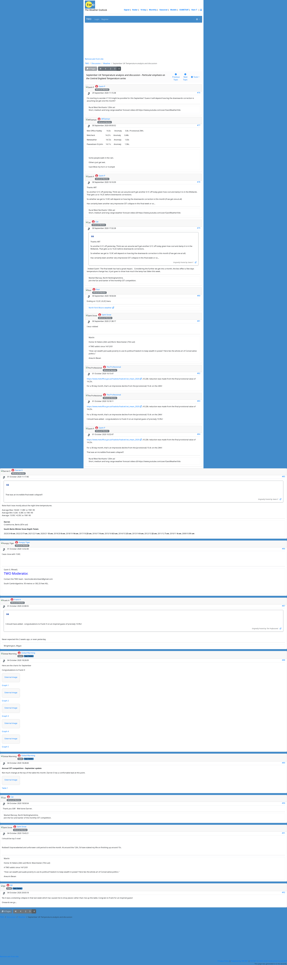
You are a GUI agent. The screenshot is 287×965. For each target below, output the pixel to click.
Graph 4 (5, 731)
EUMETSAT (184, 10)
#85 (283, 476)
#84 (198, 434)
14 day (143, 10)
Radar (135, 10)
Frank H (17, 599)
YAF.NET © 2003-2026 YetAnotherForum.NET (268, 961)
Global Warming (28, 653)
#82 (198, 373)
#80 (198, 295)
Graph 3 (5, 716)
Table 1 (5, 788)
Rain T (194, 10)
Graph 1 (5, 685)
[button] (96, 19)
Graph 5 (5, 747)
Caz (96, 221)
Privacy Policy (223, 961)
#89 (283, 763)
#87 (283, 606)
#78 (198, 182)
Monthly (153, 10)
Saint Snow (106, 314)
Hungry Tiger (24, 542)
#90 (283, 803)
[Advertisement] (143, 40)
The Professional (114, 367)
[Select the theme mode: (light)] (198, 19)
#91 (283, 833)
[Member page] (201, 10)
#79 (198, 228)
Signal (126, 10)
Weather (106, 63)
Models (173, 10)
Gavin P (102, 86)
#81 (198, 321)
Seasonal (163, 10)
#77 (198, 125)
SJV (11, 885)
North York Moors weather (100, 307)
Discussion (96, 63)
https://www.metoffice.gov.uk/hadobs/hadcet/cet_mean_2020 (113, 379)
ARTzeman (105, 119)
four (98, 289)
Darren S (19, 470)
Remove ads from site (94, 59)
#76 (198, 92)
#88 (283, 660)
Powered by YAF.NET (239, 961)
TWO (88, 19)
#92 (283, 892)
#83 (198, 401)
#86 (283, 548)
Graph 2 (5, 700)
